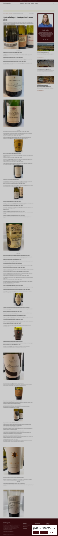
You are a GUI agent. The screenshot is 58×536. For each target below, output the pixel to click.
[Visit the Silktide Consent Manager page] (55, 532)
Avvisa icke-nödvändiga (44, 532)
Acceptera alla (36, 532)
